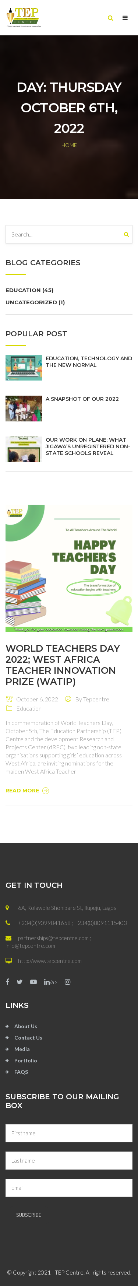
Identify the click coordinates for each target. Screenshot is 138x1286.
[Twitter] (19, 982)
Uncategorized (35, 302)
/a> (53, 982)
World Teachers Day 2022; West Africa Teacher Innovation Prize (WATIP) (63, 665)
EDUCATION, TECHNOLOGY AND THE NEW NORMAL (89, 361)
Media (22, 1049)
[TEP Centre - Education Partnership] (37, 17)
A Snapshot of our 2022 (82, 399)
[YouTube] (33, 982)
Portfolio (25, 1060)
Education (29, 290)
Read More (23, 790)
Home (69, 145)
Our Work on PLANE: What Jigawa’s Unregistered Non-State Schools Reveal (88, 446)
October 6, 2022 (35, 698)
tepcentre (96, 698)
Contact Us (28, 1037)
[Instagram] (67, 982)
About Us (25, 1026)
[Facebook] (7, 982)
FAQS (21, 1072)
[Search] (128, 234)
